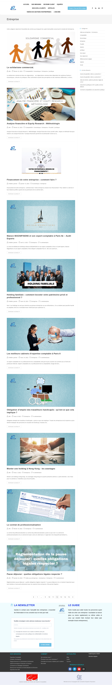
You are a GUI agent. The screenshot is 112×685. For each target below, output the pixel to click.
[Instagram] (102, 8)
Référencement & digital (86, 59)
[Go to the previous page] (33, 597)
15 (69, 597)
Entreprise (45, 71)
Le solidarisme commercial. (20, 67)
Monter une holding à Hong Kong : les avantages (31, 469)
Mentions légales (93, 656)
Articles (51, 8)
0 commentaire (44, 242)
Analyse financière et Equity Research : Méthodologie (33, 123)
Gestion (82, 47)
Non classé (82, 53)
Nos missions (36, 4)
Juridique (51, 71)
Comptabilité (29, 71)
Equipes (60, 4)
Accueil (26, 4)
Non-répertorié (83, 56)
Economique (37, 71)
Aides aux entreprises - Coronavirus (35, 578)
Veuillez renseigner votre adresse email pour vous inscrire (32, 621)
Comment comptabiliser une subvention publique (92, 89)
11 (53, 597)
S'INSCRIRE (45, 644)
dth (10, 71)
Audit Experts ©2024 (94, 653)
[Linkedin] (74, 669)
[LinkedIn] (95, 8)
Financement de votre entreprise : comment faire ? (31, 180)
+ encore (57, 12)
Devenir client (49, 4)
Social (81, 65)
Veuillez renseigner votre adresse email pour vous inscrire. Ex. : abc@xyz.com (31, 628)
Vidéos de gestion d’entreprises (39, 12)
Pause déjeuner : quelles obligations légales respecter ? (34, 574)
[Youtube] (79, 669)
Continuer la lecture (14, 81)
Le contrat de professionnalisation (24, 525)
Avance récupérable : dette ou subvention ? (90, 74)
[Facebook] (92, 8)
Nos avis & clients (39, 8)
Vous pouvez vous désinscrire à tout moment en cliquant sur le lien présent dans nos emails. (32, 639)
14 (65, 597)
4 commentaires (45, 357)
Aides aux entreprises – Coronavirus (89, 32)
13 (61, 597)
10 (49, 597)
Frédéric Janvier (13, 183)
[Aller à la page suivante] (72, 597)
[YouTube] (99, 8)
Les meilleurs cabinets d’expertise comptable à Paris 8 (33, 353)
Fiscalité (51, 127)
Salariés (82, 62)
